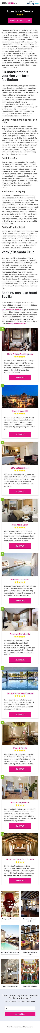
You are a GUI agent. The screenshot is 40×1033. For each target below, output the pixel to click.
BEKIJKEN (20, 377)
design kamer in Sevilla (17, 324)
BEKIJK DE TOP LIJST (18, 20)
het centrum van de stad (11, 310)
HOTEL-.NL (9, 3)
